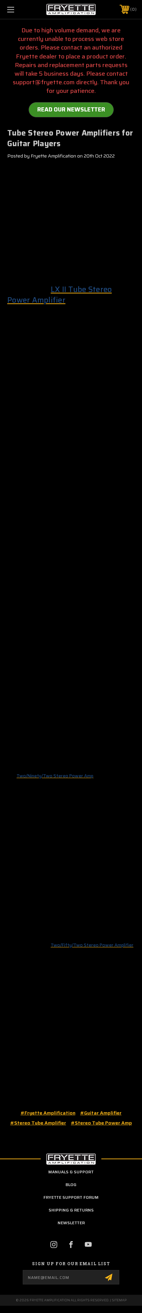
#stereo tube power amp (101, 1123)
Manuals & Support (71, 1172)
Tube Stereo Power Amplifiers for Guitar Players (70, 138)
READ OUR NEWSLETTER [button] (71, 109)
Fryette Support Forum (71, 1197)
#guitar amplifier (101, 1113)
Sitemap (119, 1300)
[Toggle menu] (20, 9)
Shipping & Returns (71, 1210)
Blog (71, 1184)
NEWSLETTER (71, 1222)
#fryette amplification (48, 1113)
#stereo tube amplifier (38, 1123)
